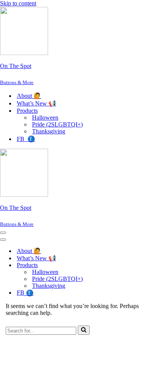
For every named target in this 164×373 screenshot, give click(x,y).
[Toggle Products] (133, 265)
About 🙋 (29, 95)
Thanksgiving (48, 131)
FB (26, 139)
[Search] (84, 330)
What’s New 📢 (36, 103)
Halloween (45, 117)
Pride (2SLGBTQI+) (57, 124)
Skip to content (18, 3)
